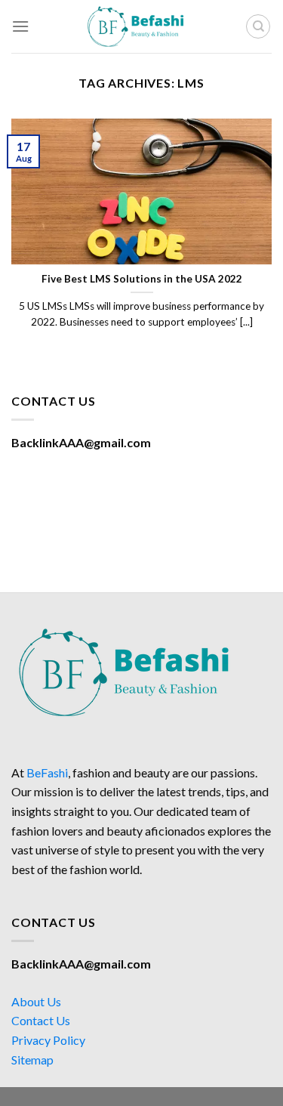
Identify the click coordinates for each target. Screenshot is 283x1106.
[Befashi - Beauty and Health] (141, 26)
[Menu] (20, 26)
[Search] (258, 26)
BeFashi (47, 772)
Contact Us (40, 1020)
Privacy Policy (48, 1040)
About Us (36, 1001)
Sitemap (32, 1059)
